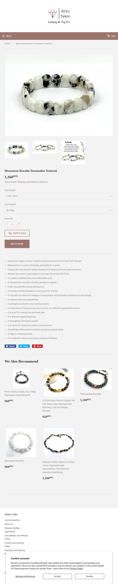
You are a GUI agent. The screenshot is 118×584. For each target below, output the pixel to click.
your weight (10, 204)
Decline (89, 576)
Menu (9, 36)
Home (7, 43)
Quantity (9, 218)
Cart (113, 36)
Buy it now (17, 244)
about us (9, 524)
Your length (10, 190)
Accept (57, 576)
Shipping (22, 182)
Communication (12, 520)
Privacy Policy (76, 568)
